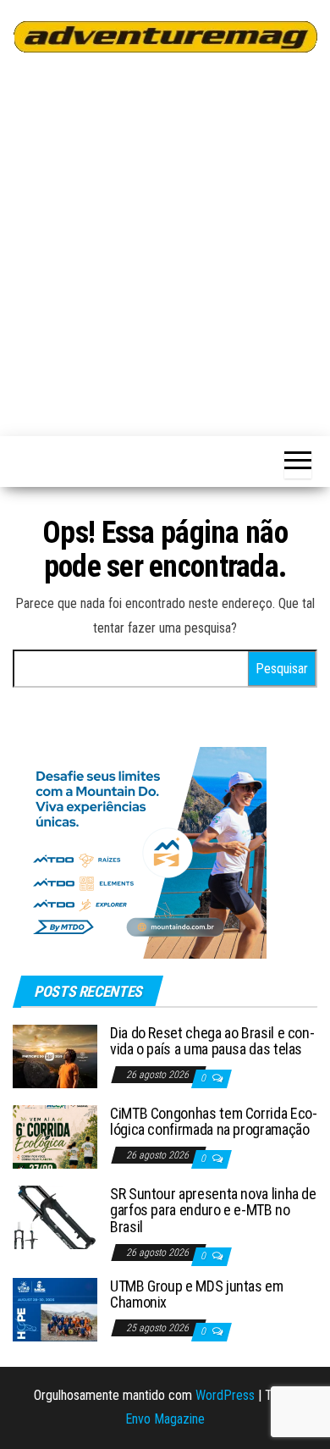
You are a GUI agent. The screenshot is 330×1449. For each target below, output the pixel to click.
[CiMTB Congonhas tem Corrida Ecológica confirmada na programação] (55, 1135)
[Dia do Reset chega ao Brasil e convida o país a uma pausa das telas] (55, 1055)
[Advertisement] (165, 241)
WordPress (225, 1395)
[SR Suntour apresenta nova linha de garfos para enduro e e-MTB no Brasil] (55, 1216)
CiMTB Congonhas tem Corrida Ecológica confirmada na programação (213, 1121)
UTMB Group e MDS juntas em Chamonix (196, 1294)
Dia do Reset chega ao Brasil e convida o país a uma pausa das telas (212, 1041)
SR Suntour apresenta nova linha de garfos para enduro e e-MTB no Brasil (213, 1210)
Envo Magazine (165, 1419)
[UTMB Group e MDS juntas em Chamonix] (55, 1308)
